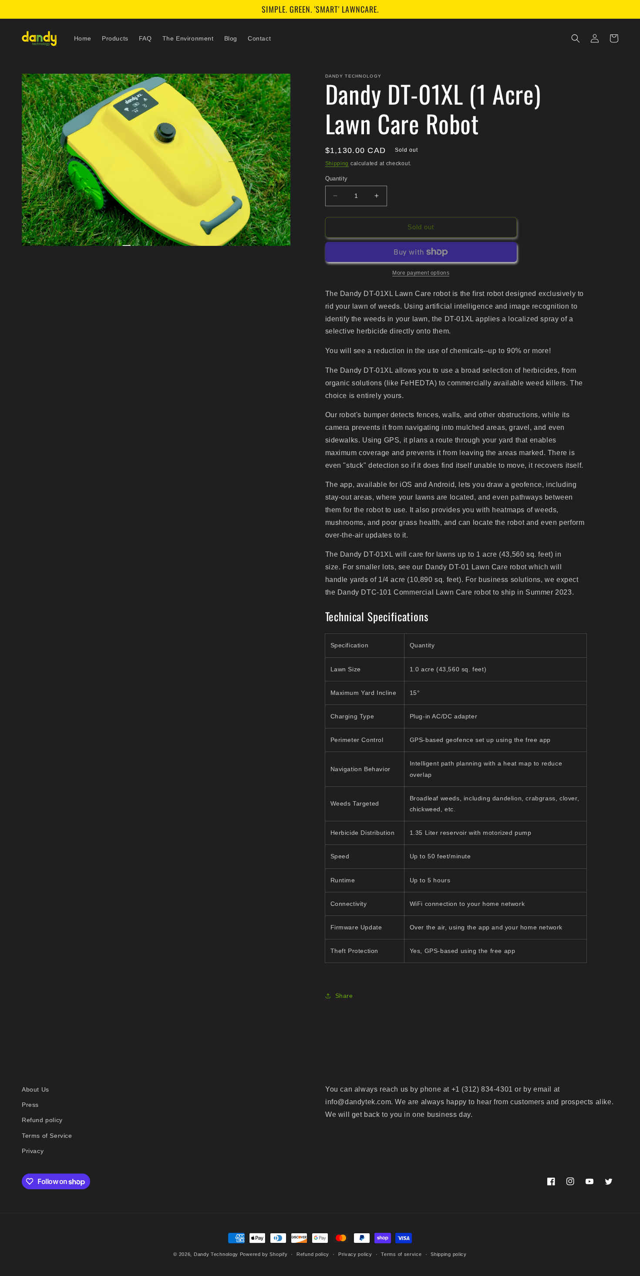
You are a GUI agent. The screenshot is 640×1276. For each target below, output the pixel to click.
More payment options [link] (420, 273)
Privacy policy (355, 1254)
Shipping (337, 163)
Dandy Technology (216, 1254)
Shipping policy (449, 1254)
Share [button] (344, 995)
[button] (575, 38)
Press (30, 1104)
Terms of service (401, 1254)
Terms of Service (47, 1135)
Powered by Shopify (264, 1254)
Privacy (33, 1150)
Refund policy (42, 1119)
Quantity (336, 178)
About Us (35, 1089)
